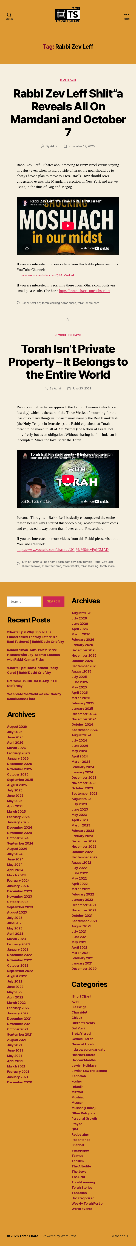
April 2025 (15, 806)
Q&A (75, 1129)
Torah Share (28, 1236)
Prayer (77, 1124)
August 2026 (17, 726)
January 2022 (18, 1013)
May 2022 (14, 992)
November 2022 (19, 960)
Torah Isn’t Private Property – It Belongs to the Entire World (68, 361)
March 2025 (16, 811)
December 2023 (19, 891)
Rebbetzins (80, 1134)
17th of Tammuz (32, 562)
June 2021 (15, 1050)
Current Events (83, 1023)
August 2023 (17, 912)
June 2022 (15, 987)
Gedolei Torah (82, 1039)
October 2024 (18, 838)
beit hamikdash (54, 562)
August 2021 (16, 1040)
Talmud (77, 1156)
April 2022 (15, 997)
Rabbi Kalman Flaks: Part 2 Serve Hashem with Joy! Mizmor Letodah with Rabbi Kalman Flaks (33, 654)
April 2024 (15, 870)
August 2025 (17, 785)
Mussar (77, 1102)
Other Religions (83, 1113)
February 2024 (18, 880)
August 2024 (17, 849)
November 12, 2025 (82, 146)
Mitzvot (77, 1092)
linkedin (78, 1087)
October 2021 (17, 1029)
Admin (54, 146)
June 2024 (15, 859)
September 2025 (20, 780)
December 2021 (19, 1018)
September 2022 (20, 971)
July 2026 (14, 732)
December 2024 (19, 827)
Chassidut (79, 1012)
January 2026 (18, 758)
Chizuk (77, 1018)
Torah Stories (82, 1187)
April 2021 (15, 1061)
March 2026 (16, 748)
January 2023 (18, 949)
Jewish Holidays (68, 335)
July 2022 (14, 981)
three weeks (71, 566)
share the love (31, 566)
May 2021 (14, 1056)
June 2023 (15, 923)
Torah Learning (83, 1182)
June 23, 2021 (81, 388)
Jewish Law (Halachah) (89, 1071)
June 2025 (15, 795)
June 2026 (15, 737)
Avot (75, 1002)
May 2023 (14, 928)
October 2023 (18, 902)
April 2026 (15, 742)
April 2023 (15, 933)
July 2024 (14, 854)
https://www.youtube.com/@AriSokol (45, 275)
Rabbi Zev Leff (31, 303)
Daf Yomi (78, 1028)
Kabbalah (79, 1076)
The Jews (79, 1171)
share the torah (51, 566)
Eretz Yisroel (81, 1033)
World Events (82, 1209)
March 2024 (16, 875)
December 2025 (19, 764)
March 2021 (16, 1066)
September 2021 (20, 1034)
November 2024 (19, 833)
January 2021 (17, 1077)
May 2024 (14, 864)
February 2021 (18, 1071)
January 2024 (18, 886)
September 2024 (20, 843)
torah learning (51, 303)
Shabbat (78, 1145)
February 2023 (18, 944)
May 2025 (14, 801)
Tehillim (78, 1161)
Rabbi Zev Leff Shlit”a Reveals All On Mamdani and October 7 (68, 113)
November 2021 (19, 1024)
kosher (77, 1081)
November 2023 (19, 896)
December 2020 (19, 1082)
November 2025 (19, 769)
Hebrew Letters (83, 1055)
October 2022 (17, 965)
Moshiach (68, 79)
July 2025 (14, 790)
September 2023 (20, 907)
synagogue (80, 1150)
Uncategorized (83, 1198)
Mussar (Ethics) (84, 1108)
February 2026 (18, 753)
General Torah (83, 1044)
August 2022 (17, 976)
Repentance (81, 1140)
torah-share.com (88, 303)
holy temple (84, 562)
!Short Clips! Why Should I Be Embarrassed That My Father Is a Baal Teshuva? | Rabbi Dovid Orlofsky (35, 637)
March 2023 (16, 939)
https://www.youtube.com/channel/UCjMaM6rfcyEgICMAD (63, 549)
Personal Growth (84, 1118)
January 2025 (18, 822)
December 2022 (19, 955)
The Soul (78, 1177)
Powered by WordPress (59, 1236)
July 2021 (14, 1045)
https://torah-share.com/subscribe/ (84, 290)
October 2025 (18, 774)
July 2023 (14, 918)
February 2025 (18, 817)
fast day (70, 562)
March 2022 (16, 1002)
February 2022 (18, 1008)
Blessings (79, 1007)
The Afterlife (81, 1166)
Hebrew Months (84, 1060)
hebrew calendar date (88, 1049)
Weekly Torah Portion (88, 1203)
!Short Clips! (81, 996)
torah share (68, 303)
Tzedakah (79, 1193)
